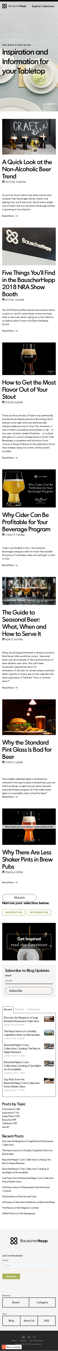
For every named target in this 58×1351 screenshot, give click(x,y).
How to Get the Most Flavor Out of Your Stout (29, 390)
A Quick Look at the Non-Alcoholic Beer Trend (27, 169)
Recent (8, 1009)
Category (42, 1302)
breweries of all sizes (13, 670)
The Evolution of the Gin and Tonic (19, 1197)
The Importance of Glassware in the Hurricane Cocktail (26, 1189)
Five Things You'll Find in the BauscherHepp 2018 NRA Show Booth (28, 284)
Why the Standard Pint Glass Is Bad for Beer (27, 750)
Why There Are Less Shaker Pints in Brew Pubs (27, 860)
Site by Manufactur (36, 1341)
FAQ (46, 1320)
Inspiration (10, 1113)
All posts (19, 897)
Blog (11, 1320)
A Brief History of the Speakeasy (18, 1213)
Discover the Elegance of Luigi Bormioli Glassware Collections (27, 1143)
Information (11, 1109)
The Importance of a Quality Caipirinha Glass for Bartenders (27, 1152)
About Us (29, 1320)
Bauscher (9, 1120)
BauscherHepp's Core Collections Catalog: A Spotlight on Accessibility (25, 1171)
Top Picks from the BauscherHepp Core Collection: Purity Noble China (28, 1180)
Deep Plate (10, 1116)
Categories (33, 1009)
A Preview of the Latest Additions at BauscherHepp (28, 1202)
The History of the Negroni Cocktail (20, 1208)
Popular (19, 1009)
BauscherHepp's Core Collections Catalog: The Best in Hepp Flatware (26, 1162)
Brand (15, 1302)
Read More (8, 216)
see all (5, 1127)
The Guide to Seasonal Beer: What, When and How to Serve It (24, 624)
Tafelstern (9, 1123)
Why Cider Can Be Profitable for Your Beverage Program (26, 522)
